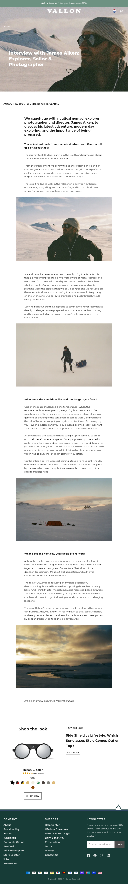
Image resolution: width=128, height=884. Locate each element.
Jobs (6, 859)
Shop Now (32, 796)
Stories (7, 26)
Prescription (52, 842)
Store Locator (12, 855)
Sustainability (12, 829)
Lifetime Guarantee (56, 829)
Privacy (49, 850)
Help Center (52, 825)
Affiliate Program (14, 850)
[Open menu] (6, 11)
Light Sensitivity (54, 837)
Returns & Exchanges (58, 833)
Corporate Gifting (14, 842)
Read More (73, 752)
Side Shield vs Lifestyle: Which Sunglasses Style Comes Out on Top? (93, 740)
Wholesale (10, 837)
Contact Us (51, 855)
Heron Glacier (33, 770)
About (7, 825)
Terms (48, 846)
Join (119, 844)
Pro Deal (9, 846)
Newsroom (10, 863)
